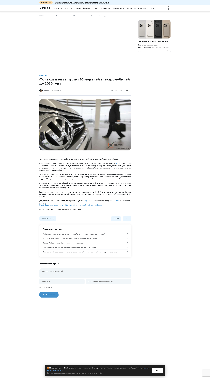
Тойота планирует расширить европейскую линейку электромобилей (74, 234)
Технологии (105, 8)
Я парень (142, 8)
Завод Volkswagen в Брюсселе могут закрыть (63, 243)
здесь (87, 201)
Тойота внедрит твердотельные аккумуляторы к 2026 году (69, 247)
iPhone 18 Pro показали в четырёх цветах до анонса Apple (154, 41)
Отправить (50, 295)
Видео (94, 8)
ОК (157, 370)
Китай (54, 209)
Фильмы (86, 8)
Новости (58, 8)
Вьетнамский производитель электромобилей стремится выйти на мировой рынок (80, 252)
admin (46, 90)
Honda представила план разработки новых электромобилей (70, 238)
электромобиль (64, 209)
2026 (74, 209)
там (117, 201)
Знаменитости (118, 8)
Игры (66, 8)
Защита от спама (45, 288)
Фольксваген (44, 209)
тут (50, 203)
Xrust (45, 8)
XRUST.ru (42, 16)
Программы (76, 8)
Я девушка (131, 8)
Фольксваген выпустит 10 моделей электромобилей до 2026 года (73, 205)
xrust (118, 163)
